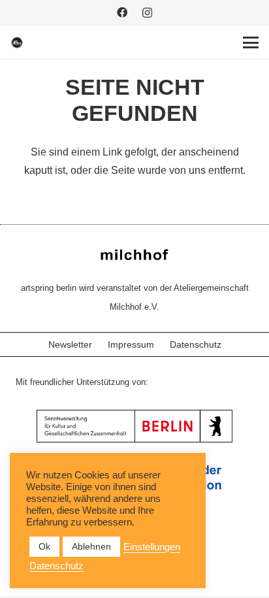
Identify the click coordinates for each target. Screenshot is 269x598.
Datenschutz (195, 344)
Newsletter (70, 344)
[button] (250, 42)
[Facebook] (122, 12)
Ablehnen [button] (91, 546)
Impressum (131, 344)
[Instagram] (147, 13)
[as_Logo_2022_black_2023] (17, 42)
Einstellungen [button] (151, 547)
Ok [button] (44, 546)
